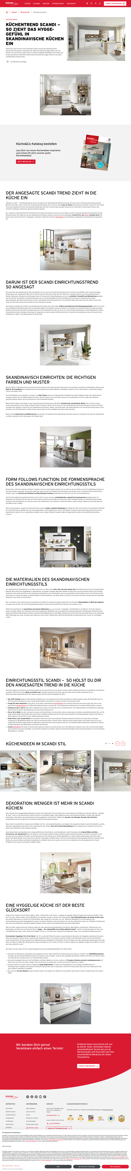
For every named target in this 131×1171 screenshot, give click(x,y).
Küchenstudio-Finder (32, 1124)
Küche (86, 215)
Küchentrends (11, 19)
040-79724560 (54, 1123)
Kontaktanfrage (52, 1115)
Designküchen (58, 703)
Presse (28, 1115)
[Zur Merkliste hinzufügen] (8, 62)
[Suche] (100, 4)
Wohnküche (16, 727)
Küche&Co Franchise (32, 1118)
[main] (65, 537)
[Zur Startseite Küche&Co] (12, 3)
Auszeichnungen (31, 1121)
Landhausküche (21, 705)
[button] (27, 3)
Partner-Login (33, 1128)
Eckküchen (9, 1127)
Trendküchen (9, 1121)
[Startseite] (7, 12)
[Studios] (87, 3)
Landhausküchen (11, 1115)
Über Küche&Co (30, 1108)
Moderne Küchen (11, 1112)
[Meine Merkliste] (91, 3)
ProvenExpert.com (107, 1110)
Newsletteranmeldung (57, 1128)
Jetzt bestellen (24, 162)
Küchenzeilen (10, 1124)
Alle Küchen (9, 1108)
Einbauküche (59, 217)
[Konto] (96, 3)
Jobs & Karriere (30, 1112)
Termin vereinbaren (113, 3)
